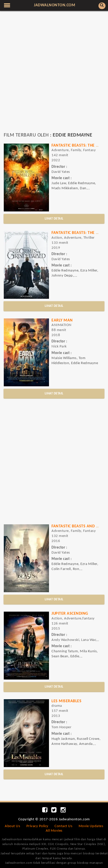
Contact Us (63, 826)
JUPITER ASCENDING (69, 614)
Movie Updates (91, 826)
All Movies (54, 831)
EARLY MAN (62, 320)
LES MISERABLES (66, 701)
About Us (12, 826)
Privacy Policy (37, 826)
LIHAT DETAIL (54, 218)
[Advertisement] (54, 74)
